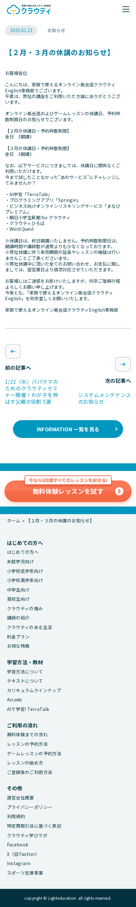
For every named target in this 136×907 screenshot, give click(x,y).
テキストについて (25, 681)
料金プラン (18, 637)
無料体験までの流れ (27, 735)
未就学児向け (20, 562)
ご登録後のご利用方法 (30, 772)
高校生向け (18, 599)
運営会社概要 (20, 798)
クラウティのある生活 (29, 627)
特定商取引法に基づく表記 (34, 826)
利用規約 (16, 816)
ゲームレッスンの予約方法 (34, 754)
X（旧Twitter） (23, 854)
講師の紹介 (18, 618)
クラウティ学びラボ (27, 835)
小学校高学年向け (25, 580)
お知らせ (56, 30)
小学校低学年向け (25, 571)
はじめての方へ (23, 552)
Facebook (17, 845)
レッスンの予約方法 (27, 744)
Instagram (19, 863)
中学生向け (18, 590)
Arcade (14, 700)
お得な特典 (18, 646)
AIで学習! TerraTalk (28, 709)
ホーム (14, 520)
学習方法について (25, 672)
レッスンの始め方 (25, 763)
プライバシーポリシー (30, 807)
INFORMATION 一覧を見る (68, 429)
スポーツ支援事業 (25, 873)
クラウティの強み (25, 609)
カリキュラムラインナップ (34, 690)
